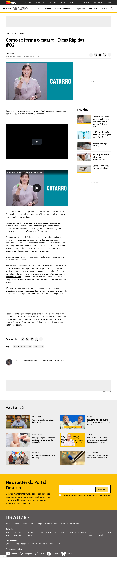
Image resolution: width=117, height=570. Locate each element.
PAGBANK (45, 2)
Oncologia (82, 532)
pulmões (58, 237)
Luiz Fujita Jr (11, 53)
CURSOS (53, 2)
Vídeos (23, 544)
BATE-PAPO (98, 2)
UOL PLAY (61, 2)
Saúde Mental (100, 534)
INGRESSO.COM (25, 2)
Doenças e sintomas (62, 9)
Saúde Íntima (90, 534)
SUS (109, 532)
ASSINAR (101, 489)
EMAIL (109, 2)
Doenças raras (79, 9)
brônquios (47, 237)
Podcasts (31, 544)
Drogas (41, 532)
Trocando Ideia (55, 544)
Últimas (38, 9)
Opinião (48, 9)
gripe (15, 245)
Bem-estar (93, 9)
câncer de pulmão (13, 276)
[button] (91, 55)
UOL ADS (70, 2)
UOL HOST (36, 2)
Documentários (42, 544)
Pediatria (73, 532)
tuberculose (56, 274)
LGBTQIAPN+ (51, 532)
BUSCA (86, 2)
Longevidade (63, 532)
